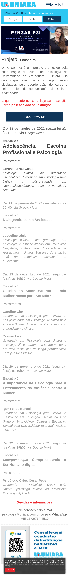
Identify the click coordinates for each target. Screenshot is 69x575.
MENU (58, 4)
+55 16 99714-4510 (34, 518)
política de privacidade (13, 564)
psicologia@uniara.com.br (21, 514)
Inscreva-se (34, 116)
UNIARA (18, 4)
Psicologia (54, 72)
